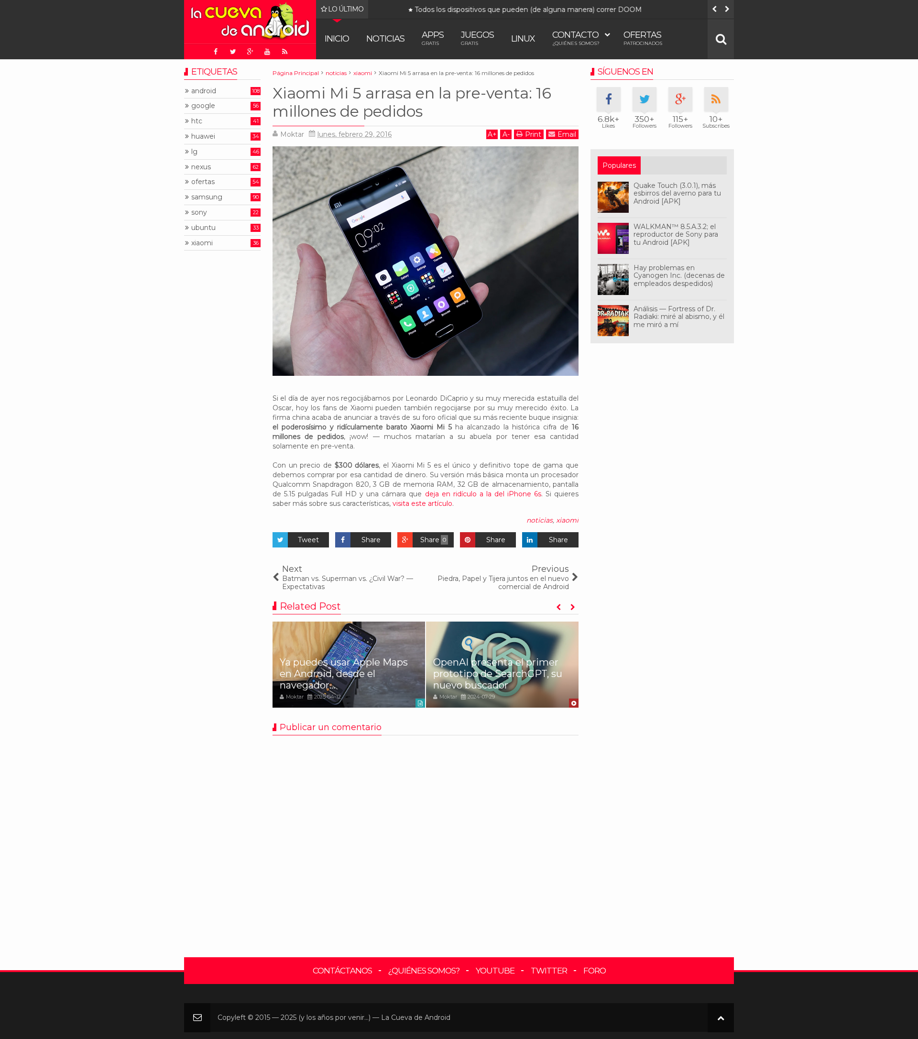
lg (194, 152)
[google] (250, 51)
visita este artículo (422, 503)
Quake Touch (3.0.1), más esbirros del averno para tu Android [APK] (677, 193)
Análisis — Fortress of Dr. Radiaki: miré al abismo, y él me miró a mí (679, 317)
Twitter (549, 970)
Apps (433, 38)
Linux (523, 38)
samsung (206, 197)
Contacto (576, 38)
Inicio (337, 38)
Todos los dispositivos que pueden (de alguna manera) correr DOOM (507, 10)
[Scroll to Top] (721, 1017)
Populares (619, 165)
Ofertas (642, 38)
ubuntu (203, 228)
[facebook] (215, 51)
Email (566, 134)
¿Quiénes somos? (423, 970)
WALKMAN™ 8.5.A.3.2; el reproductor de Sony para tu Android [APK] (676, 234)
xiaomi (567, 520)
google (203, 106)
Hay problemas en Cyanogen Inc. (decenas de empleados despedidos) (679, 275)
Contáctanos (342, 970)
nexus (201, 167)
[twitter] (232, 51)
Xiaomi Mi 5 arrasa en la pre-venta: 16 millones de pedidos (412, 102)
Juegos (477, 38)
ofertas (203, 182)
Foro (594, 970)
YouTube (495, 970)
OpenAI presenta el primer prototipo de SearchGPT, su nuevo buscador (497, 673)
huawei (203, 136)
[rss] (284, 51)
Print (533, 134)
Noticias (385, 38)
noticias (539, 520)
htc (196, 121)
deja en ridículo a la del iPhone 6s (483, 494)
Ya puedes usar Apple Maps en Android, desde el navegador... (344, 673)
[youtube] (267, 51)
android (203, 91)
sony (199, 212)
